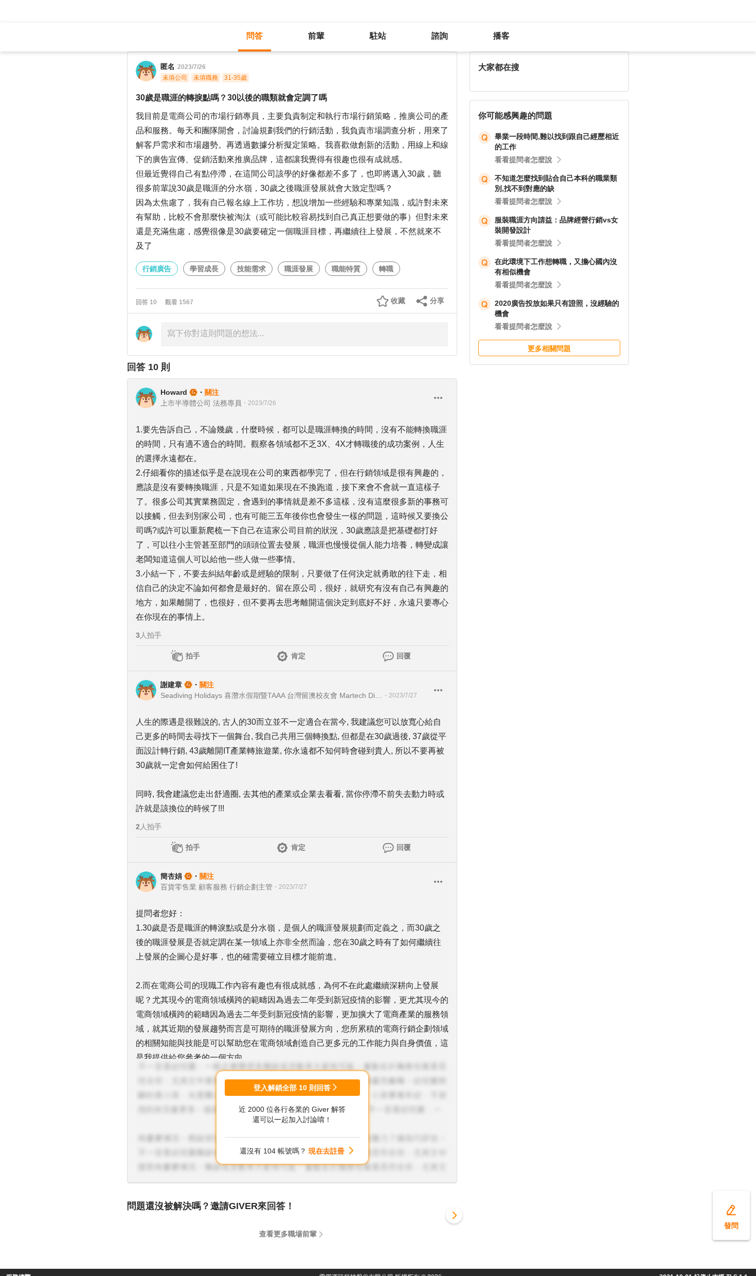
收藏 (398, 300)
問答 (254, 35)
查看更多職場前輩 (288, 1234)
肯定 (298, 656)
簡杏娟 (171, 876)
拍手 (193, 656)
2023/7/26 (191, 67)
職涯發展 (298, 269)
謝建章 (171, 684)
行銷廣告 (156, 269)
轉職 (386, 269)
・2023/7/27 (400, 695)
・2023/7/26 (259, 403)
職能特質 (346, 269)
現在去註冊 (327, 1151)
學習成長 (204, 269)
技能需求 (251, 269)
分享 (437, 300)
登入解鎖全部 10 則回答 (292, 1087)
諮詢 (439, 35)
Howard (173, 392)
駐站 (378, 35)
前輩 (316, 35)
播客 (501, 35)
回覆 (404, 656)
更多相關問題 (549, 348)
